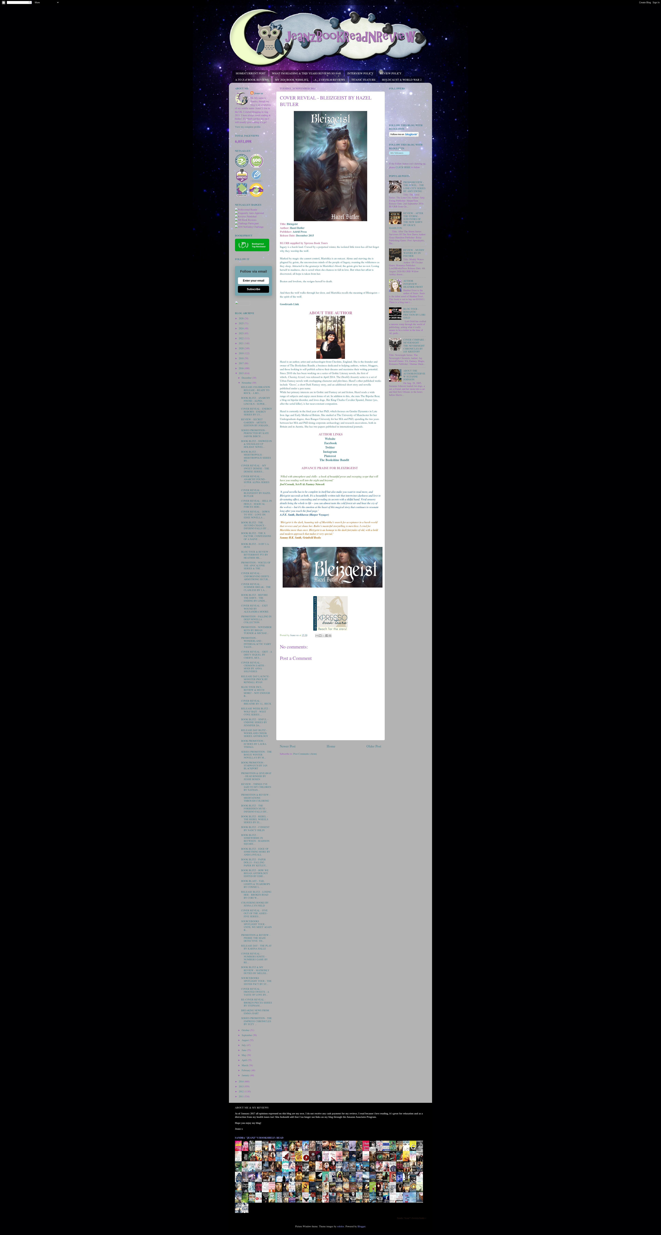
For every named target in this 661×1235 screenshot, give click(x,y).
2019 (241, 353)
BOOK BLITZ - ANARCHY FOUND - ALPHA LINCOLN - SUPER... (255, 400)
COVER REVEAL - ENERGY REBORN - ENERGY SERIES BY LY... (256, 411)
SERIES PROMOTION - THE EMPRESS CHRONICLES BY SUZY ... (256, 1021)
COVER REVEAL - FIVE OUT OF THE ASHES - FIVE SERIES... (254, 913)
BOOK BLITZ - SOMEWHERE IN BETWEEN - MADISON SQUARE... (255, 839)
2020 (241, 348)
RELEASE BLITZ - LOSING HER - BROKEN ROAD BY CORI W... (256, 894)
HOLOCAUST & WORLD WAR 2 (402, 79)
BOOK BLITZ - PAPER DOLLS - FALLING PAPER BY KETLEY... (254, 862)
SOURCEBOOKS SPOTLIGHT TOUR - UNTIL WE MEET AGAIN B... (256, 926)
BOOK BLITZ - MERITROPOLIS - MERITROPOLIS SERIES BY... (256, 456)
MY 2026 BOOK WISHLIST (291, 79)
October (246, 1030)
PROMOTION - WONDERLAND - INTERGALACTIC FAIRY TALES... (256, 642)
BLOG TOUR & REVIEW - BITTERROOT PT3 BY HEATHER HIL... (255, 554)
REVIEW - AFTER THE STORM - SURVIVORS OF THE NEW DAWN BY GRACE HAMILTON (406, 221)
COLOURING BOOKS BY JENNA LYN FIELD (255, 904)
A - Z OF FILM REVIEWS (329, 79)
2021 (241, 343)
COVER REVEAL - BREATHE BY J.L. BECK (256, 702)
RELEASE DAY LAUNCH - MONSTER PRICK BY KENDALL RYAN (255, 679)
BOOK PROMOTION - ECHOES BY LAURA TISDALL (253, 743)
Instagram (330, 451)
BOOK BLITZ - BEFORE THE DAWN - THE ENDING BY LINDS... (254, 598)
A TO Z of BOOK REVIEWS (252, 79)
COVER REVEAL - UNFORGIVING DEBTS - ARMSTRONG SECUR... (256, 576)
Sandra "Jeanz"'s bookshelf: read (259, 1137)
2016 (241, 368)
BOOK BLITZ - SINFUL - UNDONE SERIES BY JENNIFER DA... (254, 722)
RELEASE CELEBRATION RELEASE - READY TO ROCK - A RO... (255, 390)
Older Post (373, 746)
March (245, 1065)
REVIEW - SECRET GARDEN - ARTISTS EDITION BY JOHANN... (255, 422)
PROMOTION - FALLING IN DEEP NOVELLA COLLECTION (256, 619)
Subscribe (253, 289)
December (247, 377)
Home (331, 746)
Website (330, 438)
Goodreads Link (289, 304)
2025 (241, 323)
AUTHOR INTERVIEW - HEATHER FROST (413, 283)
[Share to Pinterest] (330, 635)
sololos (340, 1226)
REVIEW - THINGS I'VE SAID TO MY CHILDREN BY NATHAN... (256, 787)
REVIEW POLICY (391, 73)
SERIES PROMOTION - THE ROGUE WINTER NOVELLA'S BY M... (256, 754)
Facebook (330, 443)
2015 (241, 373)
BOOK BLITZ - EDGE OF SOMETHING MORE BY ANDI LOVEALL (255, 851)
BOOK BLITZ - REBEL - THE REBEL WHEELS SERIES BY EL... (254, 819)
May (244, 1055)
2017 (241, 363)
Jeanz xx (258, 93)
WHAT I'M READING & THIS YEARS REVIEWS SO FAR (306, 73)
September (247, 1035)
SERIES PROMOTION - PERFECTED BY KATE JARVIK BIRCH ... (255, 433)
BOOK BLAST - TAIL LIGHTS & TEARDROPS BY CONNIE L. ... (255, 884)
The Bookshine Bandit (334, 460)
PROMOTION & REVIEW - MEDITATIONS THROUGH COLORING (255, 797)
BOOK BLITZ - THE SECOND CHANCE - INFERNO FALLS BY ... (255, 525)
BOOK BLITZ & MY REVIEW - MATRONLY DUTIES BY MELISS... (255, 970)
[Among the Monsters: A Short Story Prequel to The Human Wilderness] (420, 1192)
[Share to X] (323, 635)
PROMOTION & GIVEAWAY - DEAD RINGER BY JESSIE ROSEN (256, 776)
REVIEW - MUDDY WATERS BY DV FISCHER (413, 253)
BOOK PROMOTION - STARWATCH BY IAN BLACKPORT (254, 765)
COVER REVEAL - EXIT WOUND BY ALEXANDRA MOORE (255, 608)
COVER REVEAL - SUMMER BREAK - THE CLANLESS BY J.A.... (256, 587)
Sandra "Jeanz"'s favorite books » (411, 1218)
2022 (241, 338)
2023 (241, 333)
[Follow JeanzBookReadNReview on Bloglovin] (404, 136)
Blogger (361, 1226)
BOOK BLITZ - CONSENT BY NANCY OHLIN (255, 828)
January (246, 1075)
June (244, 1050)
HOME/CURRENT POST (251, 73)
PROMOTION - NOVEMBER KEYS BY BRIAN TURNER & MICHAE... (256, 630)
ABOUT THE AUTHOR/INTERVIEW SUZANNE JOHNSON (414, 375)
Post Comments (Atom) (305, 753)
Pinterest (330, 456)
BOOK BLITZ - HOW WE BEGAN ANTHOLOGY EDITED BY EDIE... (255, 873)
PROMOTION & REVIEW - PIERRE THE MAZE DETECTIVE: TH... (255, 938)
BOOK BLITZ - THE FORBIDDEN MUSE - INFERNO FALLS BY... (254, 808)
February (246, 1070)
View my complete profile (247, 126)
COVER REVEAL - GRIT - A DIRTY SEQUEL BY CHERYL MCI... (256, 654)
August (245, 1040)
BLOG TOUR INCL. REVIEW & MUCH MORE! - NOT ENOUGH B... (255, 691)
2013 (241, 1086)
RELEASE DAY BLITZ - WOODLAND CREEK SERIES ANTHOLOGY (254, 733)
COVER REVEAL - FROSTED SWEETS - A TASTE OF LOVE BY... (255, 991)
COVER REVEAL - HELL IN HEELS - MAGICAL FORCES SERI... (256, 503)
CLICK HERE (403, 167)
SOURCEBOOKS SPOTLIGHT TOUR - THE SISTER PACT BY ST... (256, 981)
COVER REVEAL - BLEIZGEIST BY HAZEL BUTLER (256, 493)
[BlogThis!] (320, 635)
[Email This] (317, 635)
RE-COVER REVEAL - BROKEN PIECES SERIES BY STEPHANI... (256, 1002)
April (245, 1060)
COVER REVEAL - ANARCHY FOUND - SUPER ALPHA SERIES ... (255, 481)
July (244, 1045)
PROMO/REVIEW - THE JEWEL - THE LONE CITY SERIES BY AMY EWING (414, 187)
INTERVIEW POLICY (360, 73)
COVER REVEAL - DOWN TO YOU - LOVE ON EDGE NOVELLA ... (255, 514)
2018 (241, 358)
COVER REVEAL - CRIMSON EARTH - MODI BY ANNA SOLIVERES (253, 667)
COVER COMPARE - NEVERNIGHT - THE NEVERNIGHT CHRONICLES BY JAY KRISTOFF (414, 345)
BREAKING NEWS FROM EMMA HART (255, 1012)
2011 (241, 1096)
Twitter (330, 447)
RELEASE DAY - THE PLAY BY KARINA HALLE (256, 947)
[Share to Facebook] (326, 635)
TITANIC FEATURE (363, 79)
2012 (241, 1091)
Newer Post (288, 746)
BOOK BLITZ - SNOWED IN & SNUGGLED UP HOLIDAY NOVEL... (256, 444)
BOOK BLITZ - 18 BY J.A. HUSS (255, 545)
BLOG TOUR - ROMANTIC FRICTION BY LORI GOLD (414, 313)
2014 (241, 1081)
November (247, 382)
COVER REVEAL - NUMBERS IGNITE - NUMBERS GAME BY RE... (254, 958)
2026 (241, 318)
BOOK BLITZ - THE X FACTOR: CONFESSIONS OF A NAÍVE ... (256, 536)
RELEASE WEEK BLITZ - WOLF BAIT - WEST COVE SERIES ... (255, 711)
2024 (241, 328)
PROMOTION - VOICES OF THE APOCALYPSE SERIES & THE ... (255, 565)
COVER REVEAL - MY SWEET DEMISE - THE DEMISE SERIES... (255, 468)
